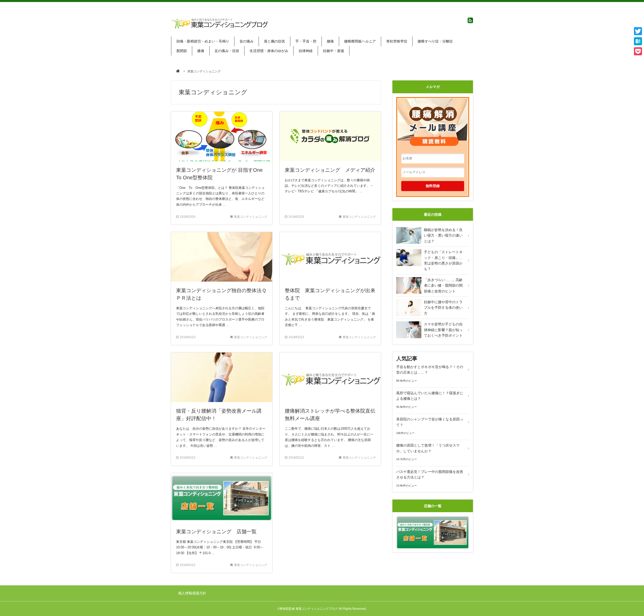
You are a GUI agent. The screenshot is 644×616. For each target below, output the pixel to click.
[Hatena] (638, 41)
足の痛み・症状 (227, 51)
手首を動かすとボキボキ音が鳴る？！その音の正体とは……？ (429, 369)
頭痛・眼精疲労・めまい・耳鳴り (202, 41)
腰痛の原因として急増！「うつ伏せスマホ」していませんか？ (428, 448)
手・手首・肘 (305, 41)
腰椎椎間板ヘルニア (360, 41)
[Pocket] (638, 51)
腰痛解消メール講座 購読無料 (432, 120)
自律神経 (306, 51)
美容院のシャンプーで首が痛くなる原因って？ (429, 422)
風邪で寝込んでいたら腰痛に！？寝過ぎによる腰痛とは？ (429, 396)
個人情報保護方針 (192, 593)
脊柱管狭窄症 (396, 41)
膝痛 (200, 51)
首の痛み (246, 41)
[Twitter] (638, 31)
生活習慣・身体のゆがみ (269, 51)
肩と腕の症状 (274, 41)
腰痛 (330, 41)
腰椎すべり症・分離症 (435, 41)
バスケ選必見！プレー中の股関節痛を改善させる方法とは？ (429, 474)
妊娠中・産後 (333, 51)
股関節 (181, 51)
